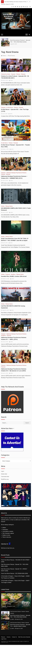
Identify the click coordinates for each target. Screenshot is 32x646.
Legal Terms (3, 638)
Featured (13, 74)
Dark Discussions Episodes (24, 637)
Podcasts (23, 74)
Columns (8, 637)
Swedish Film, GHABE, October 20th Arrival (13, 276)
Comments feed (5, 476)
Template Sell (4, 642)
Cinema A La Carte (5, 74)
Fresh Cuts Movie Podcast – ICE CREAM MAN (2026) (14, 573)
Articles (3, 206)
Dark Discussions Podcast (15, 611)
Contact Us (14, 637)
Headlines (13, 274)
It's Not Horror (9, 107)
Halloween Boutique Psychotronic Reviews (16, 172)
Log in (2, 471)
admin (11, 80)
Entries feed (4, 474)
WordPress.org (4, 479)
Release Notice (9, 206)
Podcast (18, 74)
